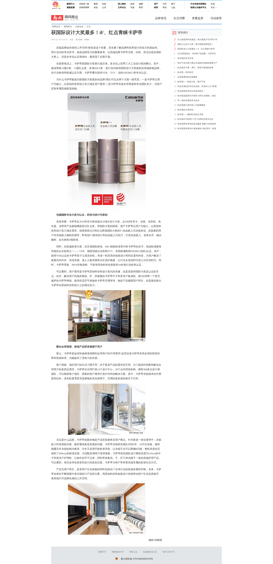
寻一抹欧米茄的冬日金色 (188, 100)
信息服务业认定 (150, 552)
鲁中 (173, 4)
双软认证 (133, 552)
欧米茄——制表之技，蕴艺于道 (191, 81)
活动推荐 (216, 18)
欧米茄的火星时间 (185, 109)
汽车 (165, 4)
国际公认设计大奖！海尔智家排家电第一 (195, 44)
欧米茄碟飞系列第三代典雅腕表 (191, 105)
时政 (104, 4)
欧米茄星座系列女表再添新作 (190, 91)
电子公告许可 (169, 552)
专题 (132, 7)
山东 (104, 7)
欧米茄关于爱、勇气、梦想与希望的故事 (195, 67)
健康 (141, 4)
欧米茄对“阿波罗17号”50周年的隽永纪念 (195, 119)
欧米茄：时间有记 (185, 72)
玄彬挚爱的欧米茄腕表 (187, 77)
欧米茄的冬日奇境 (185, 58)
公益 (173, 7)
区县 (213, 4)
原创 (96, 7)
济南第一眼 (84, 4)
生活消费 (179, 18)
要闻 (96, 4)
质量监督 (197, 18)
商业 (165, 7)
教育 (141, 7)
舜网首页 (56, 27)
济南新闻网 (84, 7)
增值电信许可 (118, 552)
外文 (213, 7)
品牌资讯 (160, 18)
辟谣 (132, 4)
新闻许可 (102, 552)
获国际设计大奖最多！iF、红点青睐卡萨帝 (196, 48)
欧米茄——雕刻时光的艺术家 (190, 114)
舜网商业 (68, 27)
